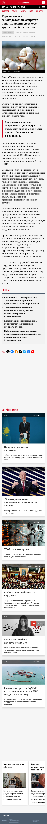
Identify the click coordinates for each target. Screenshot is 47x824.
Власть (25, 36)
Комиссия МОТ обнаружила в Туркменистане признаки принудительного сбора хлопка (21, 300)
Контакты (6, 815)
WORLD (23, 7)
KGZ (7, 7)
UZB (18, 7)
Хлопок (32, 33)
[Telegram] (24, 351)
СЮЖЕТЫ (39, 11)
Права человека (7, 36)
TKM (14, 7)
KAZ (3, 7)
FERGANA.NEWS (24, 2)
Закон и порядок (22, 33)
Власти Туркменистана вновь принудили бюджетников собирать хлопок (20, 323)
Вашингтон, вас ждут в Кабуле (14, 765)
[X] (8, 351)
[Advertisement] (23, 382)
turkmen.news (9, 98)
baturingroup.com (13, 822)
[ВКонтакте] (12, 351)
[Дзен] (20, 351)
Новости (5, 11)
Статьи (14, 11)
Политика (32, 36)
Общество (17, 36)
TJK (11, 7)
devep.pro (35, 821)
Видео (23, 11)
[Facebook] (28, 351)
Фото (31, 11)
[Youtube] (32, 351)
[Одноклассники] (16, 351)
